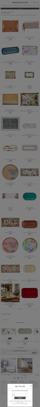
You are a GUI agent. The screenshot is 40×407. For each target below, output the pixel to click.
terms (23, 403)
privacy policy (26, 403)
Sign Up (20, 398)
